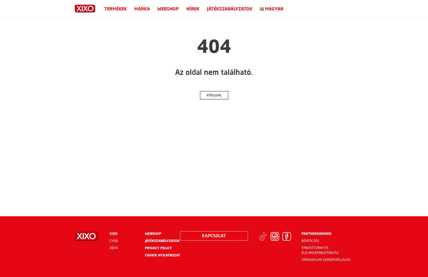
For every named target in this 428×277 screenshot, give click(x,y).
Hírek (192, 8)
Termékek (115, 8)
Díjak (113, 248)
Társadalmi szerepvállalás (325, 259)
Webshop (168, 8)
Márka (142, 8)
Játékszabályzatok (229, 8)
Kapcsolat (214, 235)
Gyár (113, 241)
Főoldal (214, 95)
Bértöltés (310, 241)
